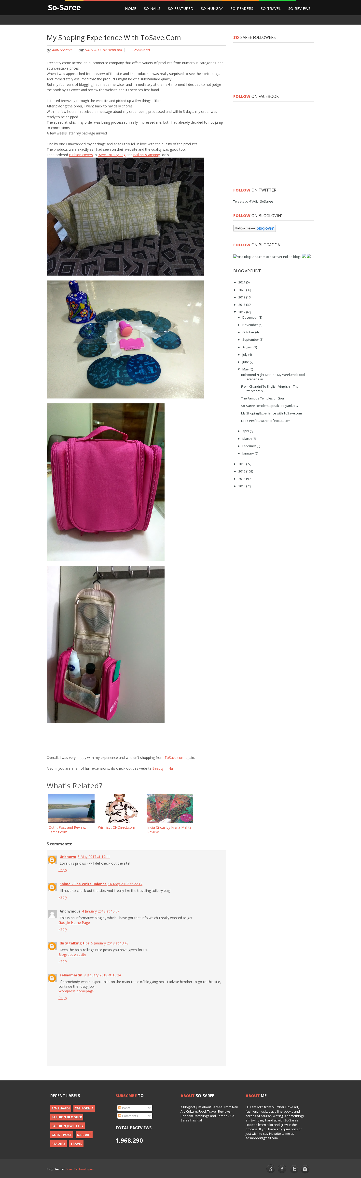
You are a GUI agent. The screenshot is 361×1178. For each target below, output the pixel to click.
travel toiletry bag (111, 154)
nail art (84, 1135)
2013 (242, 486)
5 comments (140, 50)
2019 (242, 297)
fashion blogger (67, 1117)
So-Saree (64, 7)
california (84, 1108)
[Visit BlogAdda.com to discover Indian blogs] (267, 256)
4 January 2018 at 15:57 (100, 911)
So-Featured (180, 8)
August (247, 347)
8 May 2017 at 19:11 (94, 856)
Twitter (293, 1169)
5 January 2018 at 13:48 (109, 943)
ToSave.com (174, 757)
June (246, 362)
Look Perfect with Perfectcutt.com (266, 420)
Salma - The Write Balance (83, 884)
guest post (62, 1135)
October (248, 332)
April (246, 431)
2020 (242, 290)
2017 (242, 312)
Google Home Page (74, 922)
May (246, 369)
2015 (242, 471)
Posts (125, 1108)
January (248, 453)
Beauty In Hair (163, 768)
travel (76, 1143)
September (251, 339)
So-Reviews (299, 8)
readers (59, 1143)
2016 (242, 464)
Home (130, 8)
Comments (129, 1116)
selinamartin (71, 975)
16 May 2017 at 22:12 (125, 884)
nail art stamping (146, 154)
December (250, 317)
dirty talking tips (75, 943)
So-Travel (271, 8)
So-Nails (152, 8)
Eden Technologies (80, 1169)
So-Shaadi (61, 1108)
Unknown (68, 856)
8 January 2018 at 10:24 (102, 975)
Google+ (270, 1168)
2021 (242, 282)
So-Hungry (212, 8)
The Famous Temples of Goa (262, 398)
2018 (242, 304)
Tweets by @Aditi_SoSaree (253, 201)
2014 (242, 478)
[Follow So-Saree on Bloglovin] (254, 230)
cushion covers (81, 154)
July (245, 354)
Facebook (282, 1169)
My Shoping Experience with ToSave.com (271, 413)
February (249, 446)
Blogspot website (72, 954)
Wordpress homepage (76, 991)
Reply (62, 870)
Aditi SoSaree (62, 50)
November (250, 325)
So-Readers (242, 8)
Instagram (305, 1169)
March (247, 438)
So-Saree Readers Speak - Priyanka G (269, 405)
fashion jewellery (67, 1126)
